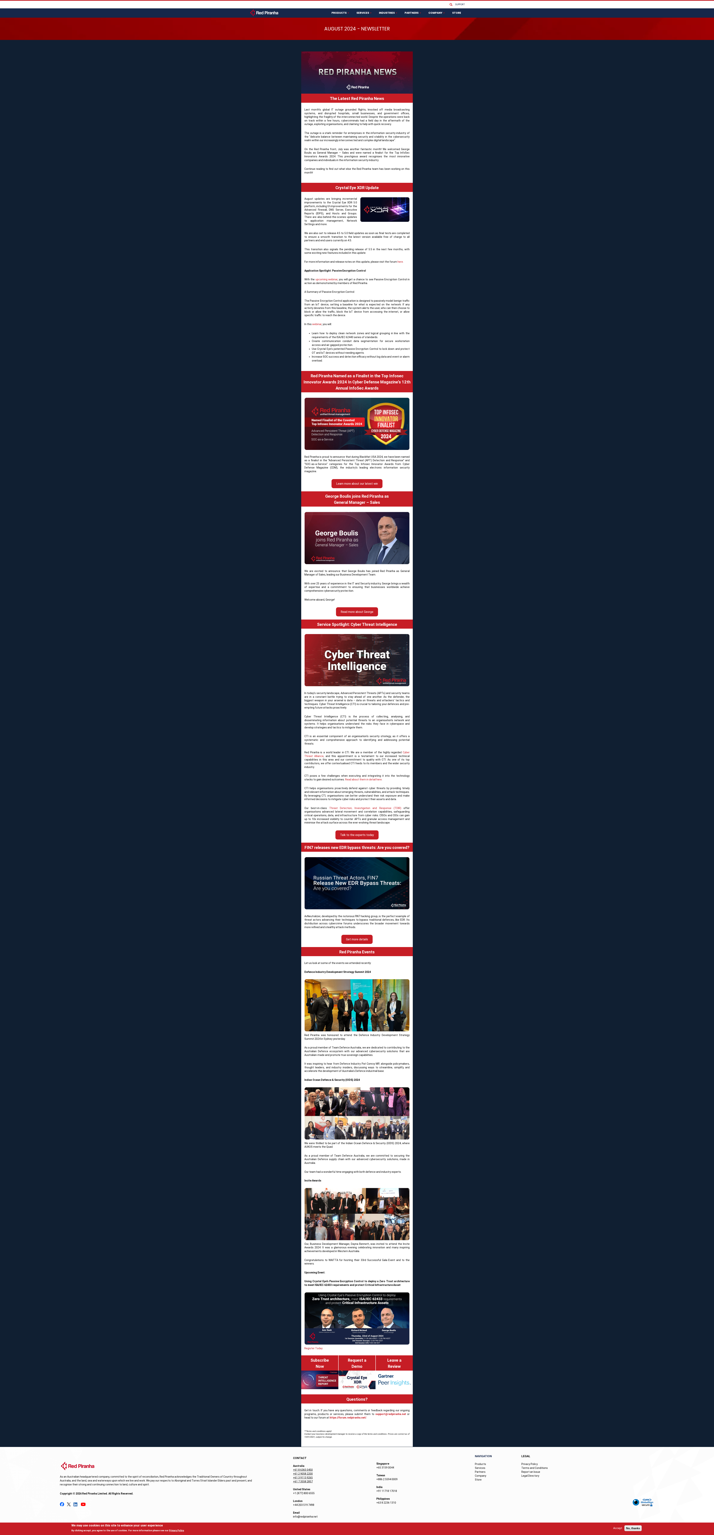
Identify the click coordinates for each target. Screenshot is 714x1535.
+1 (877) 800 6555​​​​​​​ (304, 1493)
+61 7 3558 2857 (303, 1481)
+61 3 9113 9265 (303, 1477)
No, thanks (633, 1528)
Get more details (357, 939)
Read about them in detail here (363, 779)
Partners (480, 1471)
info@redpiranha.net (305, 1516)
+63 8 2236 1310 (386, 1502)
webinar (316, 324)
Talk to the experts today (357, 835)
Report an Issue (530, 1471)
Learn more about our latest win (357, 483)
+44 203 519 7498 (303, 1504)
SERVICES (363, 13)
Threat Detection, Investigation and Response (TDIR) (365, 808)
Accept (617, 1528)
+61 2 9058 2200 (303, 1473)
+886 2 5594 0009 (387, 1479)
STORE (456, 13)
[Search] (451, 5)
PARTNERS (412, 13)
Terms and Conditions (534, 1467)
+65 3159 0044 (385, 1467)
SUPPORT (460, 4)
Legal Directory (530, 1475)
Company (480, 1475)
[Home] (264, 12)
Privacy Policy (529, 1464)
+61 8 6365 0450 (303, 1469)
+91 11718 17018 (386, 1490)
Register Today (313, 1348)
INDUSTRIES (387, 13)
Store (478, 1479)
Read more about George (357, 612)
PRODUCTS (339, 13)
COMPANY (435, 13)
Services (480, 1467)
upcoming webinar (326, 279)
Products (480, 1464)
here (400, 261)
